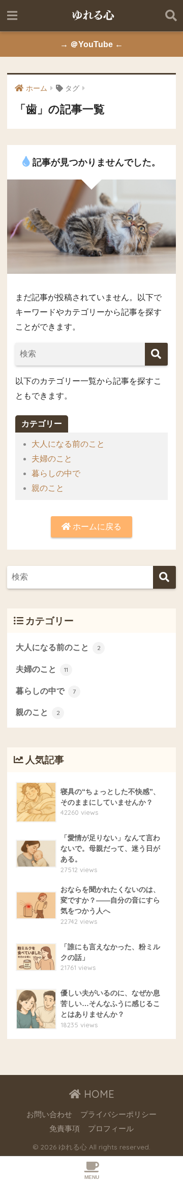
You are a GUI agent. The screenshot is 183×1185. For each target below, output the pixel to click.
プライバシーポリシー (118, 1114)
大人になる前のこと (68, 444)
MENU (91, 1177)
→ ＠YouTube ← (91, 44)
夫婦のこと (52, 458)
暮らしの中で (56, 473)
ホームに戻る (96, 526)
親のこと (48, 488)
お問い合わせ (49, 1114)
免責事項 (64, 1129)
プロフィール (111, 1129)
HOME (97, 1094)
